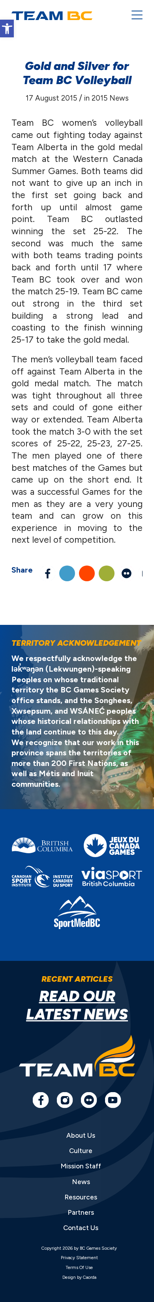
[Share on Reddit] (87, 573)
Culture (80, 1151)
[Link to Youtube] (113, 1100)
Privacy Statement (79, 1257)
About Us (80, 1135)
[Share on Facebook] (47, 573)
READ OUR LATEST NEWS (77, 1005)
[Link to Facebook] (41, 1100)
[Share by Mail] (107, 573)
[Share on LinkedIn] (67, 573)
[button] (7, 28)
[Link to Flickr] (126, 573)
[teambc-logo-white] (65, 15)
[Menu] (133, 15)
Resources (80, 1197)
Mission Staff (80, 1166)
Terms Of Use (79, 1267)
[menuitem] (133, 15)
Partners (81, 1212)
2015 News (110, 98)
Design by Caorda (79, 1277)
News (81, 1182)
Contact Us (80, 1228)
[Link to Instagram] (65, 1100)
